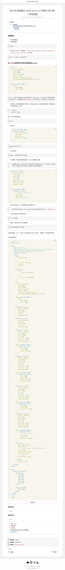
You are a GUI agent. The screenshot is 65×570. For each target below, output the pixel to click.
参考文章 (16, 27)
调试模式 (15, 24)
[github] (31, 563)
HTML (29, 17)
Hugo (32, 566)
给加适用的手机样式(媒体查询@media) (24, 26)
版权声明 (13, 528)
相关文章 (16, 29)
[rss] (37, 563)
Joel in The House (32, 1)
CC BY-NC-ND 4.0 (19, 544)
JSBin (17, 233)
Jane (39, 566)
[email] (28, 563)
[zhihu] (34, 563)
